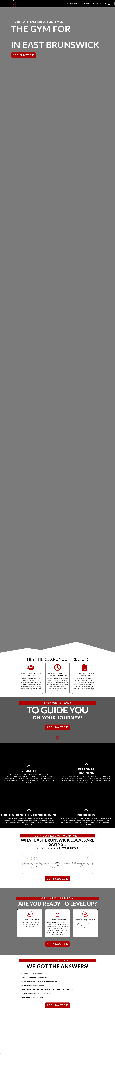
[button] (22, 864)
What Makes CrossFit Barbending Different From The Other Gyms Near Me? (47, 989)
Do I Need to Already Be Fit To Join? (33, 985)
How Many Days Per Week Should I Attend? (36, 993)
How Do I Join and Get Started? (32, 973)
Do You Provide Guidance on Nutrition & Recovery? (39, 981)
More (95, 4)
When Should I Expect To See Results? (34, 977)
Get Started (72, 4)
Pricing (86, 4)
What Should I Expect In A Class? (32, 997)
